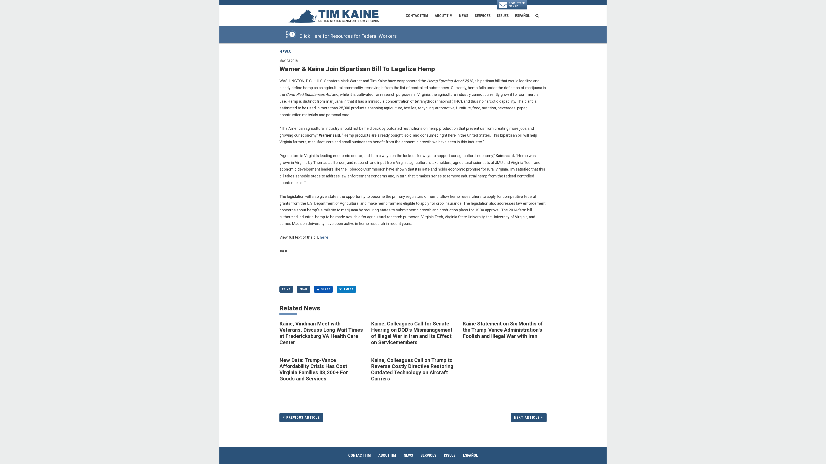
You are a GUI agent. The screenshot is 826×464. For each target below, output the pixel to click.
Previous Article (303, 417)
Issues (503, 15)
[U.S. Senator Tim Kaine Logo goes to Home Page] (333, 15)
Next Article (527, 417)
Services (483, 15)
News (463, 15)
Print (286, 289)
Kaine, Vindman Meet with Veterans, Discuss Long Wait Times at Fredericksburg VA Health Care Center (321, 333)
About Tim (444, 15)
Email (303, 289)
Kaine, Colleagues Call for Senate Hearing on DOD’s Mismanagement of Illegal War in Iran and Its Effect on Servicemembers (411, 333)
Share (325, 289)
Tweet (348, 289)
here (324, 237)
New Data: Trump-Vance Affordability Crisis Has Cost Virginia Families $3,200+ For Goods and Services (313, 369)
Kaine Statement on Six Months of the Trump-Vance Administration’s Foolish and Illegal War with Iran (503, 330)
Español (522, 15)
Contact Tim (417, 15)
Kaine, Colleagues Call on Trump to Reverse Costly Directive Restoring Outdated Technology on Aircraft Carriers (412, 369)
